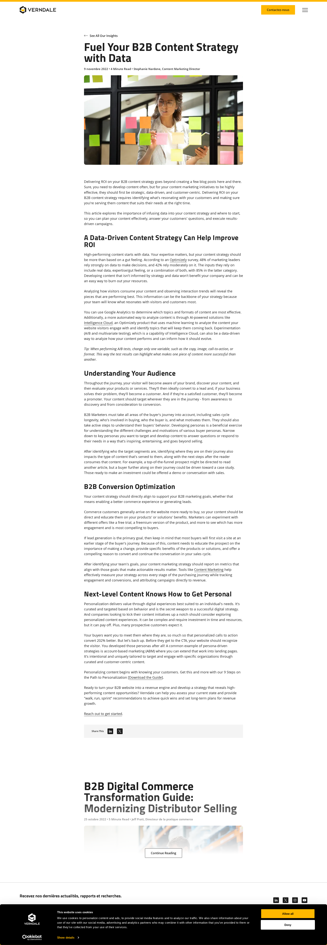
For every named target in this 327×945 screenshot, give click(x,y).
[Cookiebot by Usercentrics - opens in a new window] (32, 937)
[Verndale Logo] (38, 10)
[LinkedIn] (110, 731)
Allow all (288, 913)
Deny (287, 924)
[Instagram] (295, 900)
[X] (285, 900)
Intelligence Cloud (98, 322)
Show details (65, 937)
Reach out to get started (103, 713)
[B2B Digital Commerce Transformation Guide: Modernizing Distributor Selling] (163, 810)
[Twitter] (120, 731)
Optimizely (178, 259)
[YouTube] (304, 900)
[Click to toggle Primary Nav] (305, 10)
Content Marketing (208, 569)
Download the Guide (145, 677)
